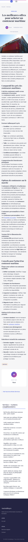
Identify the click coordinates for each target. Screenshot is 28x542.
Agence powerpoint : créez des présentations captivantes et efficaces (14, 438)
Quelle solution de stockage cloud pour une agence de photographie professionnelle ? (13, 472)
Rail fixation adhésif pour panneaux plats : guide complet (13, 412)
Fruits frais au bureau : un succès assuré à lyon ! (13, 428)
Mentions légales (6, 529)
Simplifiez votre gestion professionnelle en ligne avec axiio (13, 444)
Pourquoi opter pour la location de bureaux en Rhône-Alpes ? (13, 461)
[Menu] (16, 1)
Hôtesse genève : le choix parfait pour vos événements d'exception (14, 449)
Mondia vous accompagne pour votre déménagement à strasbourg (13, 466)
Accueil (3, 6)
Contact (4, 532)
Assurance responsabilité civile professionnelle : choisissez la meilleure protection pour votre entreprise (12, 480)
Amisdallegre (6, 508)
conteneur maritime (14, 324)
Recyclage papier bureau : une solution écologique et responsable (13, 487)
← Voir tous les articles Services (11, 391)
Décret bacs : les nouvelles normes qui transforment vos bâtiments (14, 433)
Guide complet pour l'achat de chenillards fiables (12, 423)
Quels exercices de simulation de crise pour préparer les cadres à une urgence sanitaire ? (14, 455)
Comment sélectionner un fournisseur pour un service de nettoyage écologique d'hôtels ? (14, 493)
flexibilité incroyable (10, 217)
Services (8, 6)
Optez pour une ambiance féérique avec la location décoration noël (13, 418)
